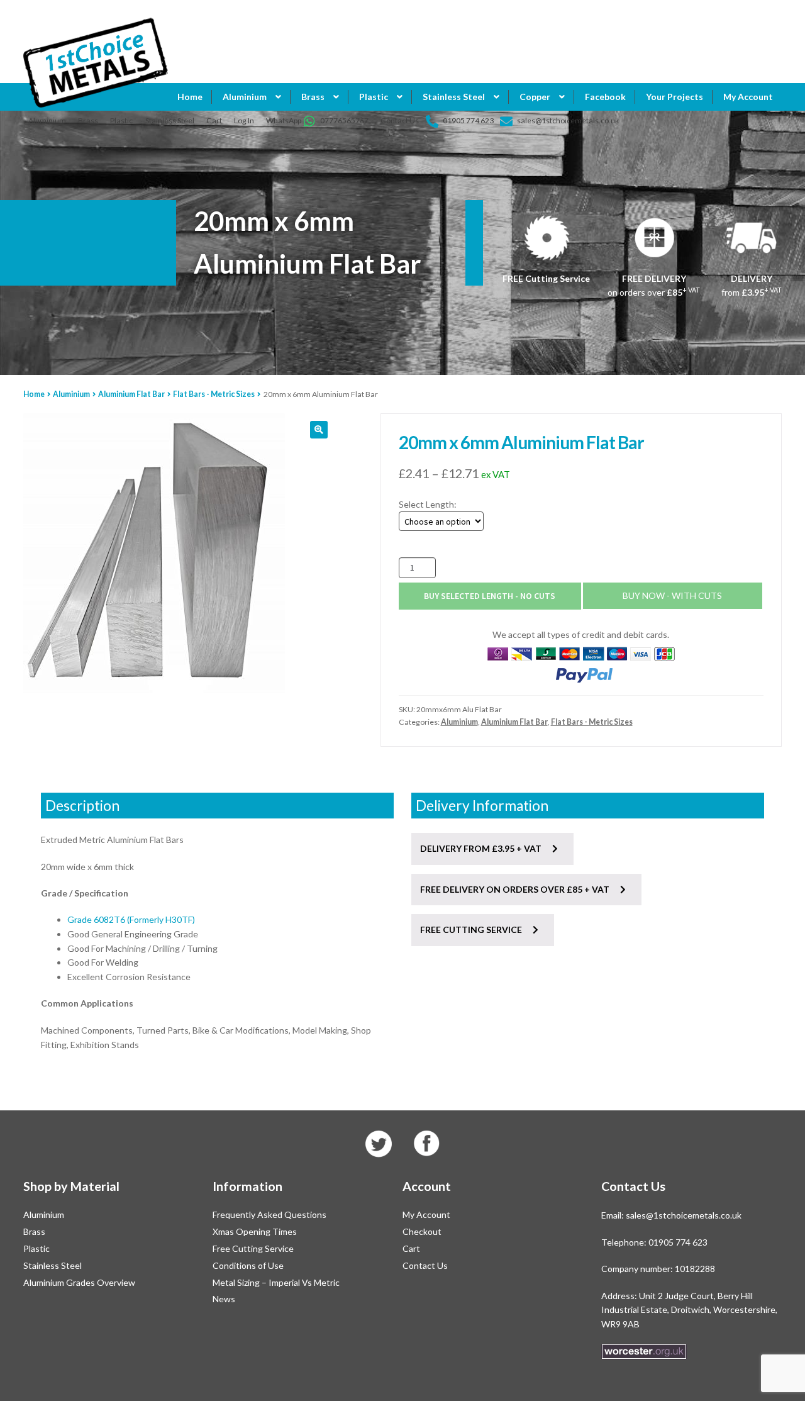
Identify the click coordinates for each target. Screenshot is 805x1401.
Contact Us (399, 120)
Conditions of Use (248, 1265)
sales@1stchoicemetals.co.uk (568, 120)
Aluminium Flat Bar (131, 394)
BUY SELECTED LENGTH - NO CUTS (489, 595)
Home (190, 96)
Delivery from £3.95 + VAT (481, 848)
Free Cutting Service (253, 1248)
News (224, 1298)
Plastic (121, 120)
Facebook (605, 96)
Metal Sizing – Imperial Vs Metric (276, 1282)
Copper (534, 96)
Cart (214, 120)
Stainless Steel (169, 120)
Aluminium (47, 120)
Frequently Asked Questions (269, 1214)
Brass (88, 120)
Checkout (421, 1231)
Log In (244, 120)
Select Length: (428, 504)
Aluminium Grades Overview (79, 1282)
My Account (748, 96)
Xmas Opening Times (255, 1231)
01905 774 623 (468, 120)
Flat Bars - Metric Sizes (214, 394)
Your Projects (674, 96)
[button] (319, 429)
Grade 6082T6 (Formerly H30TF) (131, 919)
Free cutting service (472, 929)
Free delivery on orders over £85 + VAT (515, 889)
